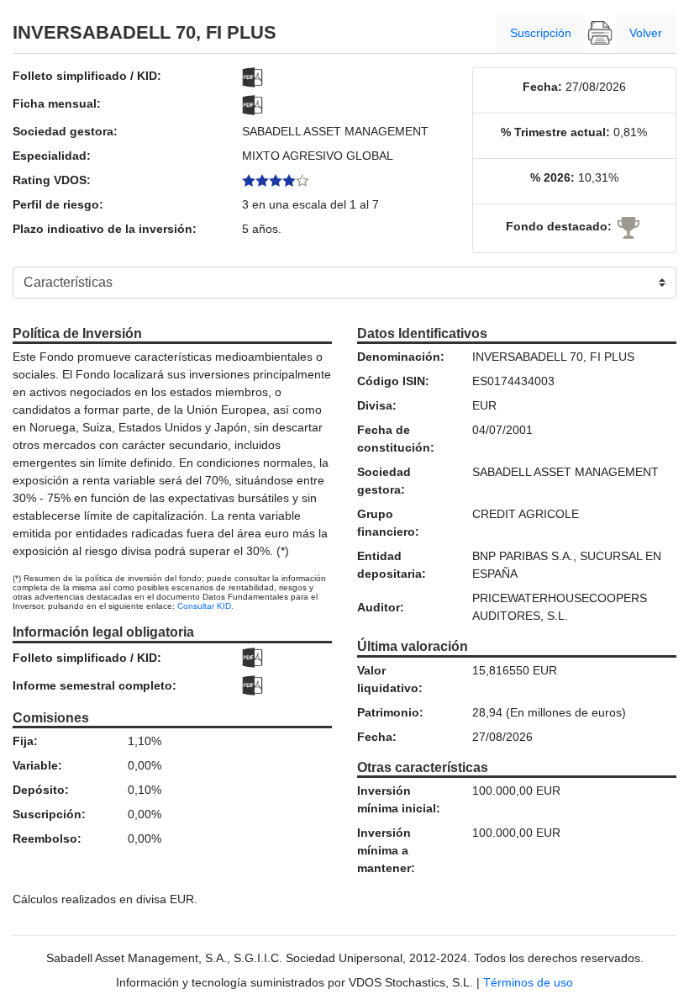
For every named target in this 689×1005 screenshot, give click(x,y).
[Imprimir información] (600, 33)
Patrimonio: (390, 712)
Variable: (37, 765)
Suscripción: (49, 814)
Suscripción (540, 33)
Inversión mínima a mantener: (386, 850)
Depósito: (41, 789)
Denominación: (400, 356)
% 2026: (552, 177)
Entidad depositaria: (391, 564)
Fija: (25, 741)
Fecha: (542, 86)
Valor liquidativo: (390, 679)
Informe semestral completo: (94, 685)
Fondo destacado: (559, 226)
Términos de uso (528, 982)
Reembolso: (47, 838)
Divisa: (377, 405)
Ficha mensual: (57, 103)
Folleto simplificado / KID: (87, 75)
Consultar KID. (205, 606)
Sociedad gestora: (65, 131)
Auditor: (380, 607)
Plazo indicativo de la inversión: (105, 228)
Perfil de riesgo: (58, 204)
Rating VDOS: (52, 180)
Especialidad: (52, 155)
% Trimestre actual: (555, 132)
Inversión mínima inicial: (398, 799)
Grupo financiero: (388, 522)
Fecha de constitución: (395, 438)
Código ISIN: (393, 381)
